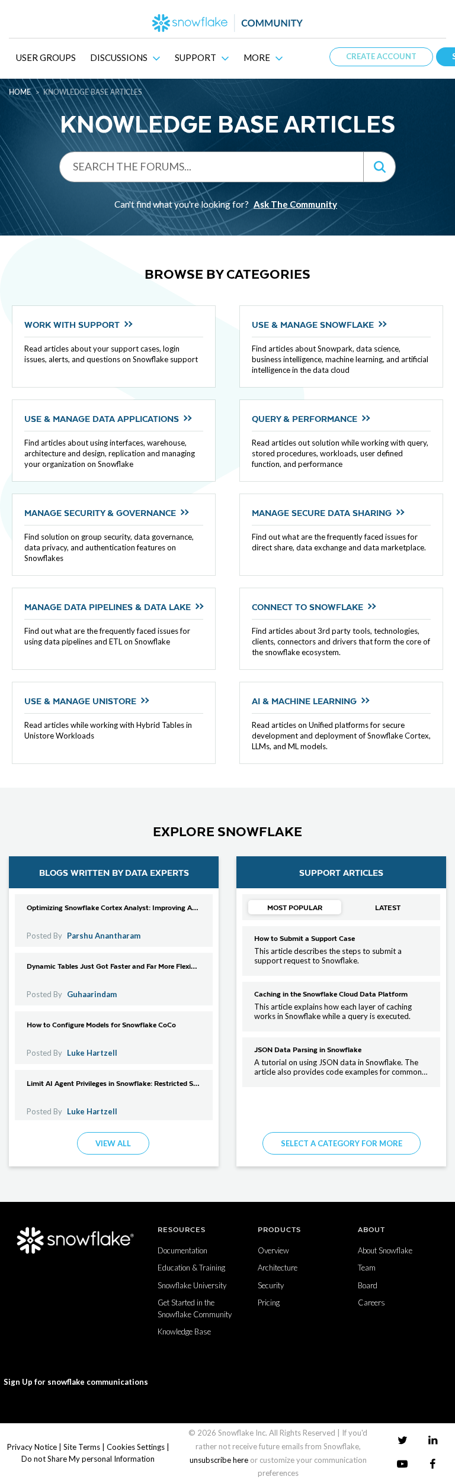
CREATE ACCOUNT (381, 56)
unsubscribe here (219, 1460)
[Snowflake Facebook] (432, 1463)
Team (367, 1267)
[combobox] (211, 166)
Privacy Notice (32, 1447)
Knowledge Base (184, 1331)
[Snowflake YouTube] (402, 1463)
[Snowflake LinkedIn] (432, 1439)
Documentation (182, 1250)
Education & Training (191, 1267)
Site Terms (81, 1447)
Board (367, 1285)
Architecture (277, 1267)
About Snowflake (385, 1250)
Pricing (269, 1302)
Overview (273, 1250)
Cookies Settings (136, 1447)
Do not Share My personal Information (88, 1458)
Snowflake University (192, 1285)
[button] (379, 167)
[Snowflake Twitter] (402, 1439)
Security (271, 1285)
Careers (371, 1302)
